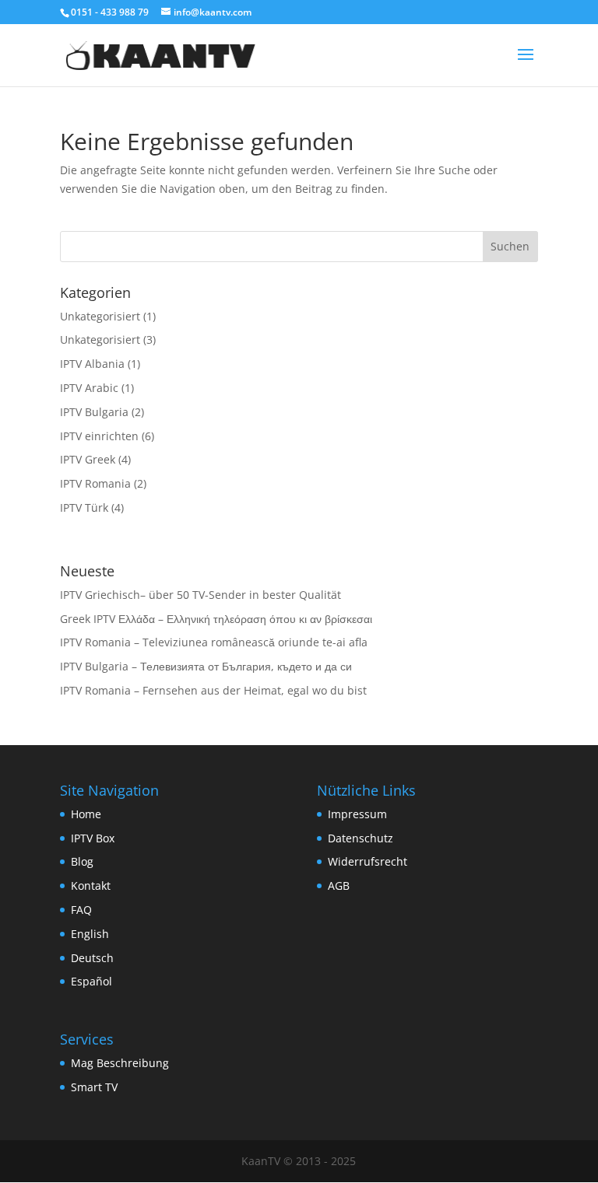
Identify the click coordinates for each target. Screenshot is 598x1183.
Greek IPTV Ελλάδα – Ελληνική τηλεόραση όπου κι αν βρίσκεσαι (216, 618)
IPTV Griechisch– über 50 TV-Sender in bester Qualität (200, 594)
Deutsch (92, 957)
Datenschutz (360, 838)
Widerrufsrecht (367, 861)
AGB (339, 885)
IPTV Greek (87, 459)
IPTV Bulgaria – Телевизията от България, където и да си (206, 666)
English (90, 933)
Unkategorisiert (100, 316)
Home (86, 814)
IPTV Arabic (89, 387)
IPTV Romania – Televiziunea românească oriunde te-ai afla (214, 642)
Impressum (357, 814)
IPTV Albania (92, 363)
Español (91, 981)
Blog (82, 861)
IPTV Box (92, 838)
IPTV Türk (84, 507)
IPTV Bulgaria (94, 411)
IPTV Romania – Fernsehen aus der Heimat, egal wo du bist (213, 690)
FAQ (81, 909)
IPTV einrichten (99, 436)
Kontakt (91, 885)
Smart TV (94, 1087)
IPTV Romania (95, 483)
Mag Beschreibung (120, 1062)
